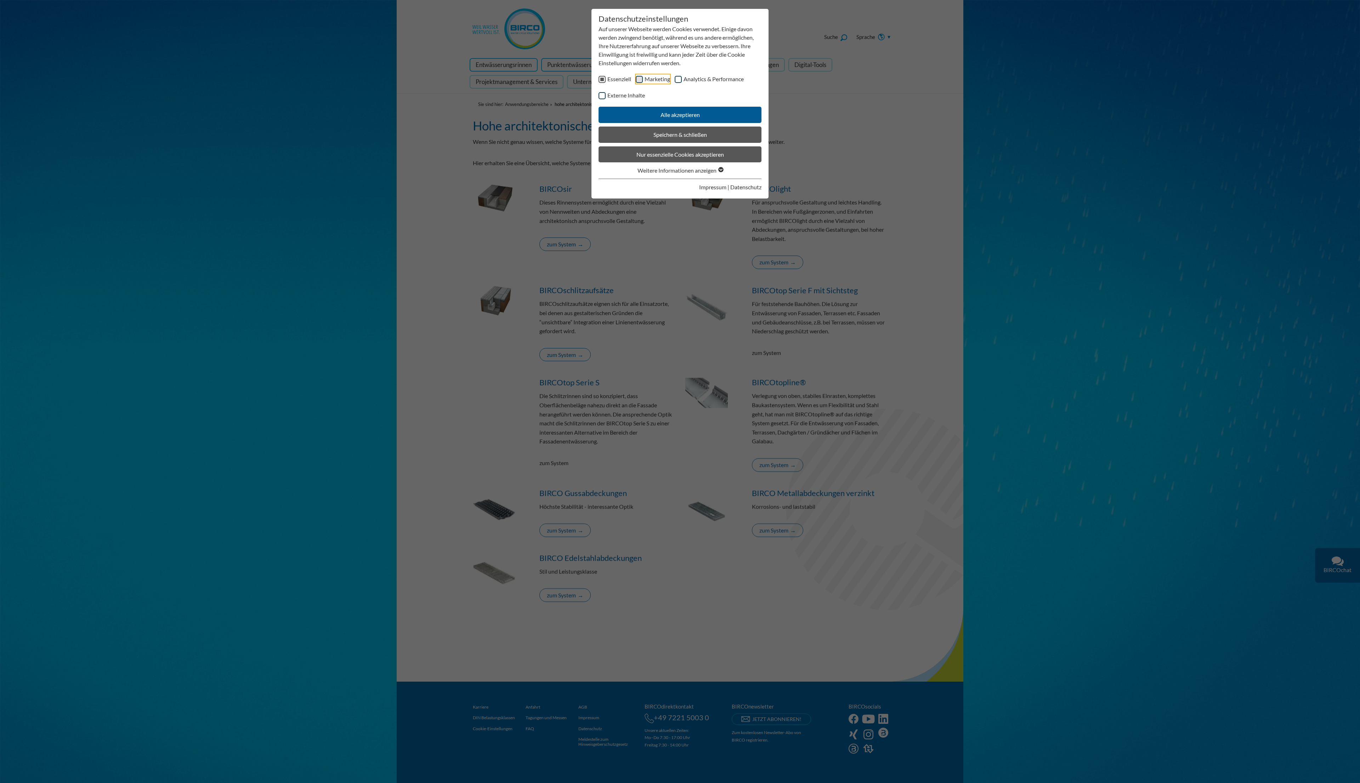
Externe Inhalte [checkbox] (626, 95)
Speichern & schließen (680, 134)
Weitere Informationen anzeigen (678, 170)
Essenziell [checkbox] (619, 78)
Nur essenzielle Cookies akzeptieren (680, 154)
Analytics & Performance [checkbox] (714, 78)
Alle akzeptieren (680, 114)
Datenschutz (745, 187)
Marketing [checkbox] (657, 78)
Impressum (712, 187)
